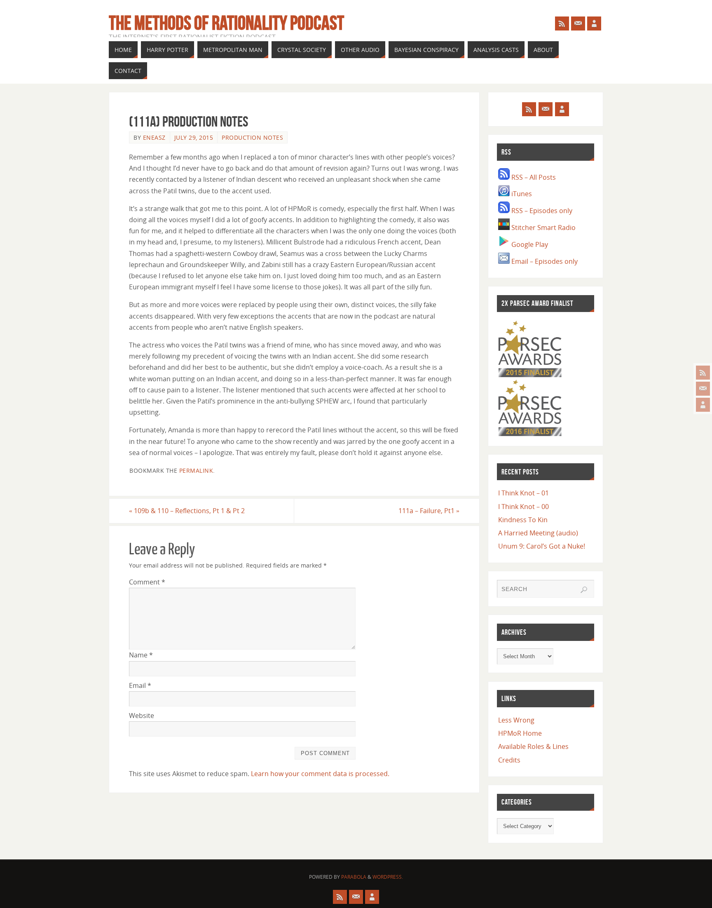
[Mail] (703, 389)
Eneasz (154, 137)
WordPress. (387, 876)
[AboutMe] (703, 405)
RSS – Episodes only (541, 210)
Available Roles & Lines (533, 746)
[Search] (584, 590)
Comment (147, 582)
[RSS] (703, 373)
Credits (509, 760)
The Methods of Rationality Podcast (226, 23)
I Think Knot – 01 (523, 492)
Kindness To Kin (523, 519)
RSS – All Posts (533, 177)
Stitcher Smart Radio (543, 227)
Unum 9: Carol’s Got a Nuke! (541, 546)
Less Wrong (516, 720)
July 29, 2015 (193, 137)
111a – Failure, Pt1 (428, 510)
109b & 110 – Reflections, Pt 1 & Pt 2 (187, 510)
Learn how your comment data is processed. (320, 773)
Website (141, 715)
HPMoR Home (520, 733)
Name (141, 654)
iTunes (521, 193)
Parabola (353, 876)
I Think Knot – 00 (523, 506)
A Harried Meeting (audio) (538, 532)
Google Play (529, 244)
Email (140, 685)
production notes (252, 137)
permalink (196, 470)
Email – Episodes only (544, 261)
